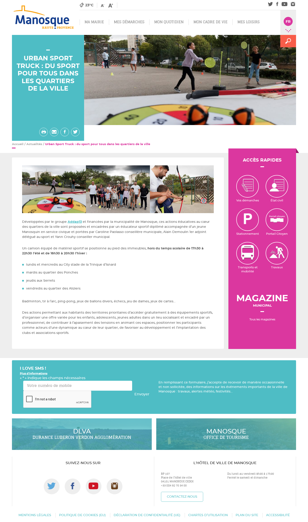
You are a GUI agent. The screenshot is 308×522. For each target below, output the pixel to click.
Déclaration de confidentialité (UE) (147, 515)
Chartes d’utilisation (208, 515)
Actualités (34, 144)
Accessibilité (278, 515)
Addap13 (75, 221)
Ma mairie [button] (94, 22)
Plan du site (247, 515)
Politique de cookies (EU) (82, 515)
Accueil (17, 144)
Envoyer (141, 394)
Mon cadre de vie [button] (210, 22)
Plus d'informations (33, 373)
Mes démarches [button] (129, 22)
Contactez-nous (182, 496)
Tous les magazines (262, 319)
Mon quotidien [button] (169, 22)
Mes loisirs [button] (248, 22)
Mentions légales (34, 515)
